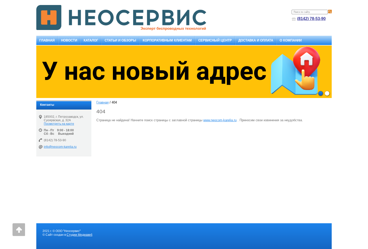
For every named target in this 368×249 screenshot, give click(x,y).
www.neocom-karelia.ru (220, 120)
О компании (291, 40)
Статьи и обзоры (120, 40)
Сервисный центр (215, 40)
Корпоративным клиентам (167, 40)
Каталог (91, 40)
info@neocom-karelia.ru (60, 146)
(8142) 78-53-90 (311, 18)
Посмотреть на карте (59, 124)
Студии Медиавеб (79, 234)
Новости (69, 40)
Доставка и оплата (255, 40)
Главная (47, 40)
